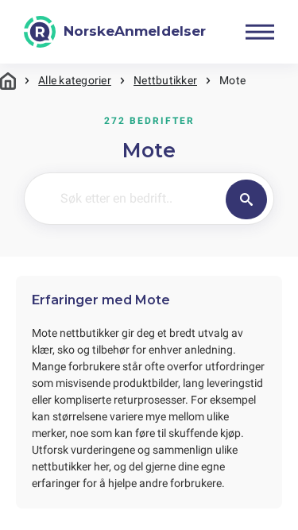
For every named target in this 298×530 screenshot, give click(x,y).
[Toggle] (260, 32)
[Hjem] (8, 81)
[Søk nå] (246, 199)
